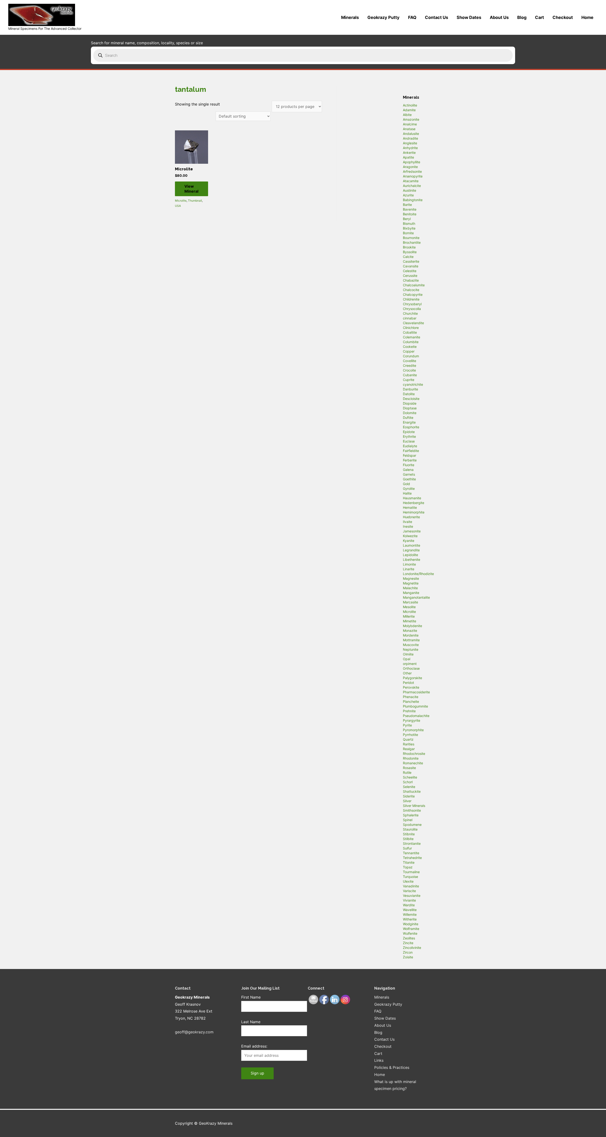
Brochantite (412, 242)
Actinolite (410, 105)
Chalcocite (411, 290)
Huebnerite (411, 517)
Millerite (409, 616)
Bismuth (409, 223)
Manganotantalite (416, 597)
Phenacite (410, 697)
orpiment (410, 664)
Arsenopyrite (413, 176)
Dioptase (410, 408)
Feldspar (409, 455)
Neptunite (410, 649)
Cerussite (410, 276)
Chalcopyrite (413, 294)
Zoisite (408, 957)
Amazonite (411, 119)
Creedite (409, 365)
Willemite (410, 914)
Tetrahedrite (412, 858)
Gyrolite (409, 489)
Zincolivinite (412, 948)
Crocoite (409, 370)
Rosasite (409, 768)
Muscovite (411, 645)
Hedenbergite (413, 503)
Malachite (410, 588)
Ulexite (408, 881)
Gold (406, 484)
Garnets (409, 474)
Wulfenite (410, 933)
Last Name (250, 1021)
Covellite (409, 361)
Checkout (563, 17)
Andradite (410, 138)
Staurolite (410, 829)
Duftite (408, 418)
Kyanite (408, 541)
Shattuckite (412, 791)
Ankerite (409, 152)
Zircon (408, 952)
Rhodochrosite (414, 754)
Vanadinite (411, 886)
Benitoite (409, 214)
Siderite (409, 796)
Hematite (410, 507)
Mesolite (409, 607)
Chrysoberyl (412, 304)
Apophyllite (411, 162)
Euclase (409, 441)
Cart (539, 17)
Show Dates (469, 17)
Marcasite (410, 602)
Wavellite (410, 910)
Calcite (408, 257)
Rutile (407, 772)
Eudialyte (410, 446)
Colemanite (411, 337)
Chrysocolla (412, 309)
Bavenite (409, 209)
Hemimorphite (413, 512)
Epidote (409, 432)
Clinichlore (411, 328)
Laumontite (411, 545)
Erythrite (409, 436)
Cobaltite (410, 332)
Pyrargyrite (411, 720)
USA (178, 206)
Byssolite (410, 252)
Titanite (408, 862)
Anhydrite (410, 148)
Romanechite (413, 763)
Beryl (407, 219)
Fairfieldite (411, 451)
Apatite (408, 157)
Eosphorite (411, 427)
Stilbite (408, 839)
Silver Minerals (414, 806)
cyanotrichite (413, 384)
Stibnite (409, 834)
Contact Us (436, 17)
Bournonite (411, 238)
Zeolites (409, 938)
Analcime (410, 124)
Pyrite (407, 725)
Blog (521, 17)
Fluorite (408, 465)
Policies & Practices (391, 1067)
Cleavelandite (413, 323)
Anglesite (410, 143)
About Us (499, 17)
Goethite (409, 479)
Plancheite (411, 701)
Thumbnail (195, 200)
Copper (408, 351)
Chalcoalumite (414, 285)
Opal (406, 659)
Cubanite (410, 375)
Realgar (409, 749)
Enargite (409, 422)
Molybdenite (412, 626)
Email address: (254, 1046)
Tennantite (411, 853)
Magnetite (411, 583)
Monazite (410, 630)
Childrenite (411, 299)
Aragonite (410, 167)
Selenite (409, 787)
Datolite (409, 394)
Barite (407, 205)
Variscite (409, 891)
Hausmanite (412, 498)
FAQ (412, 17)
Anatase (409, 129)
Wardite (409, 905)
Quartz (408, 739)
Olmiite (408, 654)
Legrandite (411, 550)
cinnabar (409, 318)
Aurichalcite (412, 186)
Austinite (409, 190)
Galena (408, 470)
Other (407, 673)
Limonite (409, 564)
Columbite (411, 342)
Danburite (410, 389)
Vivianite (409, 900)
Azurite (408, 195)
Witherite (410, 919)
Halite (407, 493)
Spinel (407, 820)
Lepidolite (410, 555)
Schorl (408, 782)
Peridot (408, 683)
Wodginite (410, 924)
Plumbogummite (415, 706)
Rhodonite (411, 758)
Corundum (411, 356)
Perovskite (411, 687)
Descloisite (411, 399)
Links (378, 1060)
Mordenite (411, 635)
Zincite (408, 943)
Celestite (409, 271)
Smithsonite (412, 810)
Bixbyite (409, 228)
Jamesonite (412, 531)
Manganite (411, 593)
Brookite (409, 247)
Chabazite (411, 280)
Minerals (350, 17)
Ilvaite (407, 522)
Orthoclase (411, 668)
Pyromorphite (413, 730)
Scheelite (410, 777)
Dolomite (409, 413)
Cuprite (408, 380)
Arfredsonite (412, 171)
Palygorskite (412, 678)
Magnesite (411, 578)
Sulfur (407, 848)
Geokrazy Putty (383, 17)
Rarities (408, 744)
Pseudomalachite (416, 716)
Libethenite (411, 559)
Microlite (181, 200)
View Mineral (191, 189)
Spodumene (412, 825)
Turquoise (410, 877)
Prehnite (409, 711)
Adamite (409, 110)
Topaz (408, 867)
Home (587, 17)
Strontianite (412, 843)
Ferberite (410, 460)
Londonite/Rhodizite (418, 574)
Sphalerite (411, 815)
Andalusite (411, 134)
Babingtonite (413, 200)
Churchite (410, 313)
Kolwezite (410, 536)
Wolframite (411, 929)
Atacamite (411, 181)
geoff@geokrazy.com (194, 1032)
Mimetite (409, 621)
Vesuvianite (411, 896)
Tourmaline (411, 872)
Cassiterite (411, 261)
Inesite (408, 526)
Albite (407, 115)
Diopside (409, 403)
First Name (251, 997)
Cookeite (410, 347)
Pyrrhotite (410, 735)
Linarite (408, 569)
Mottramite (411, 640)
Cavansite (410, 266)
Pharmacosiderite (416, 692)
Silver (407, 801)
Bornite (408, 233)
